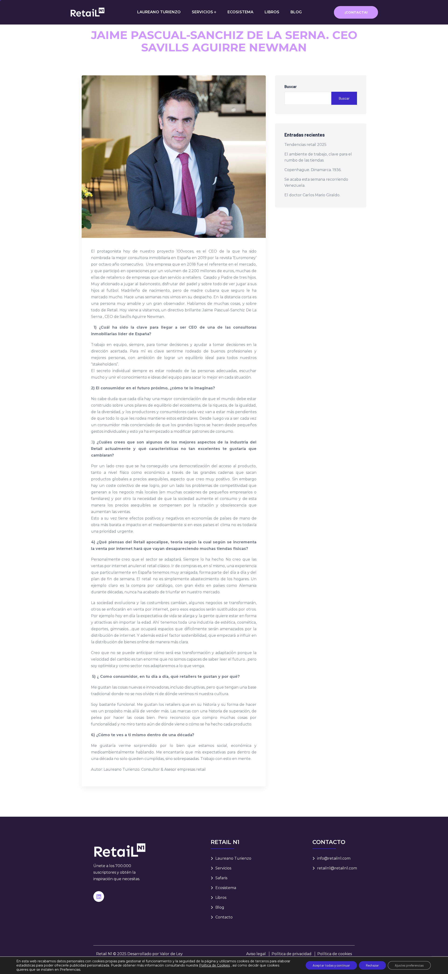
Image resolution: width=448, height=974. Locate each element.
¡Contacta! (356, 12)
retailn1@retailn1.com (337, 868)
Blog (219, 907)
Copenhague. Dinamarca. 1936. (312, 170)
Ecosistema (225, 888)
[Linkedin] (98, 896)
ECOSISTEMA (240, 12)
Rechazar (372, 965)
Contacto (224, 917)
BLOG (296, 12)
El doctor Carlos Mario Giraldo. (312, 195)
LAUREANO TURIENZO (159, 12)
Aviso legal (256, 954)
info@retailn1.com (333, 858)
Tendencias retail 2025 (305, 144)
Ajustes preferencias (409, 965)
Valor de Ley (171, 954)
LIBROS (272, 12)
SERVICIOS (202, 12)
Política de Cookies (214, 965)
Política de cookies (334, 954)
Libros (220, 897)
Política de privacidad (292, 954)
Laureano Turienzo (233, 858)
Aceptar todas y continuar (331, 965)
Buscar (290, 86)
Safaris (221, 878)
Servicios (223, 868)
